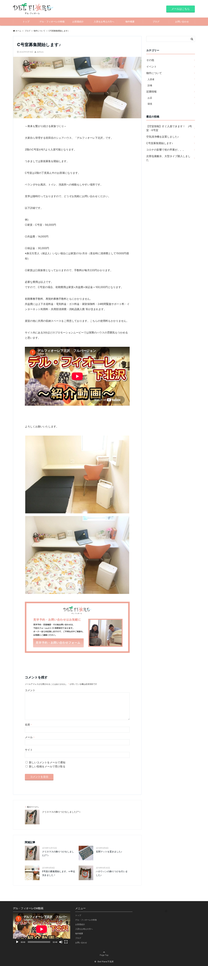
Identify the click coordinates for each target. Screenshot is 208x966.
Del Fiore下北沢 (106, 961)
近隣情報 (151, 91)
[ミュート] (60, 942)
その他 (150, 60)
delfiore (40, 52)
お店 (150, 97)
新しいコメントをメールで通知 (47, 762)
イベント (151, 66)
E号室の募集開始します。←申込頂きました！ (58, 873)
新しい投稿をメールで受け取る (47, 766)
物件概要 (130, 21)
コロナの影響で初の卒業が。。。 (165, 149)
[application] (41, 929)
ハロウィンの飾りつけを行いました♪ (112, 873)
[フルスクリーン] (66, 942)
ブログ (156, 21)
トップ (26, 21)
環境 (150, 103)
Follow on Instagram (168, 917)
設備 (150, 85)
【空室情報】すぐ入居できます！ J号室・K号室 (169, 128)
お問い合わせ (182, 21)
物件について (154, 73)
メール (29, 737)
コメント (30, 690)
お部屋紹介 (78, 21)
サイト (29, 749)
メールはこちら (180, 8)
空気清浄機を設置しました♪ (162, 136)
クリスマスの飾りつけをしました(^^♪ (58, 853)
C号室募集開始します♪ (159, 143)
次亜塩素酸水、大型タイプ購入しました (168, 158)
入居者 (151, 79)
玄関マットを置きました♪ (109, 851)
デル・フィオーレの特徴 (52, 21)
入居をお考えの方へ (104, 21)
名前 (28, 724)
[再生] (17, 942)
